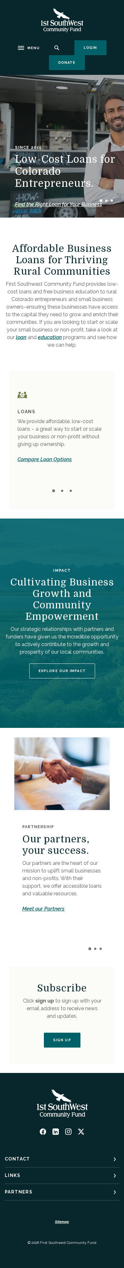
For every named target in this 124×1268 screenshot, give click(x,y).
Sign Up (62, 1040)
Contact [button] (17, 1158)
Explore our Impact (62, 671)
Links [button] (12, 1175)
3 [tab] (112, 200)
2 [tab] (106, 200)
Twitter (81, 1131)
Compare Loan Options (44, 459)
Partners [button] (18, 1191)
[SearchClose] (56, 47)
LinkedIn (55, 1131)
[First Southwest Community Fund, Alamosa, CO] (62, 20)
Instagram (68, 1131)
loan (21, 337)
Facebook (43, 1131)
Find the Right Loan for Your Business (58, 204)
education (50, 337)
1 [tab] (101, 200)
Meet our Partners (43, 909)
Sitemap (62, 1222)
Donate (71, 62)
